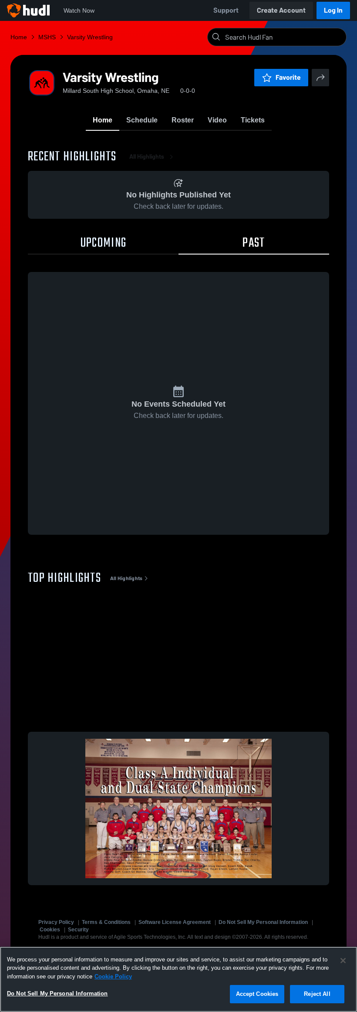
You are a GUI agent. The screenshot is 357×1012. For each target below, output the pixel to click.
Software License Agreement (174, 922)
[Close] (343, 960)
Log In (333, 10)
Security (78, 930)
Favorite (288, 77)
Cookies (50, 930)
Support (226, 10)
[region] (178, 979)
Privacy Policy (56, 922)
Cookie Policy (113, 976)
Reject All (317, 994)
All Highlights (146, 157)
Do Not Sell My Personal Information (263, 922)
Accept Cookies (257, 994)
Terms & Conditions (106, 922)
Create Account (281, 10)
